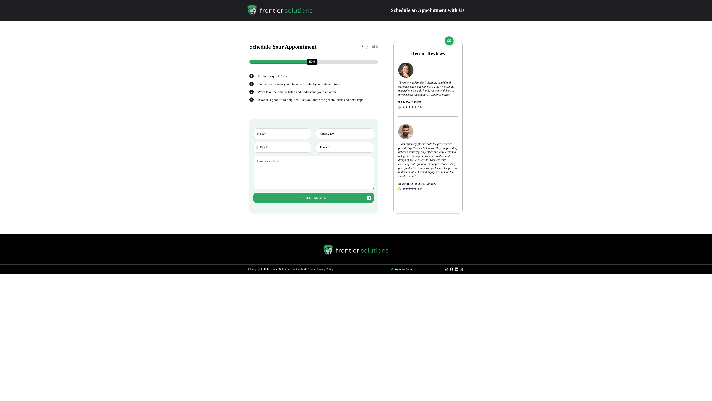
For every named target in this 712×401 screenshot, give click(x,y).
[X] (461, 269)
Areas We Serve (403, 269)
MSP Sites (309, 269)
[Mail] (446, 269)
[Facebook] (451, 269)
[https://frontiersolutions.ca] (280, 10)
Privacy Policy (325, 269)
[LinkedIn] (456, 269)
